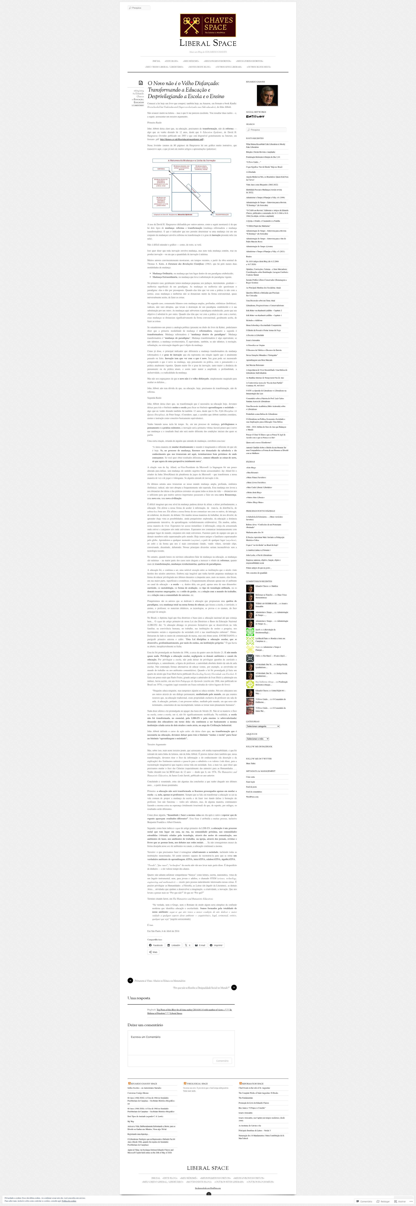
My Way (131, 1121)
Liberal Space (208, 43)
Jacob (258, 629)
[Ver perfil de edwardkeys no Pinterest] (255, 116)
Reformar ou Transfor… (265, 595)
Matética (275, 586)
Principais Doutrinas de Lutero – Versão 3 (255, 1130)
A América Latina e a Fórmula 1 (258, 550)
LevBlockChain (262, 638)
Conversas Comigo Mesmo (138, 1093)
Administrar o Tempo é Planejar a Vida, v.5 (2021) (265, 251)
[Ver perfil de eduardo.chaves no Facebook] (247, 116)
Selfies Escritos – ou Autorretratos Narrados (144, 1088)
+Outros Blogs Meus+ (259, 66)
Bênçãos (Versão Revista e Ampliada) (260, 152)
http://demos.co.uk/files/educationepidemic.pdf (181, 139)
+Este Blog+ (171, 61)
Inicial (156, 61)
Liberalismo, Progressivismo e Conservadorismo (265, 305)
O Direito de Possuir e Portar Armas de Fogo (263, 330)
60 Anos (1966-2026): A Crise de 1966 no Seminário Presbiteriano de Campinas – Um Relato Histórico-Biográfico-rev (151, 1101)
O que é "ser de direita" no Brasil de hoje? (262, 545)
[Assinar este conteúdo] (129, 1083)
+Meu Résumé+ (191, 61)
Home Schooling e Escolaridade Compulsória (263, 325)
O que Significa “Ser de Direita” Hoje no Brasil (264, 167)
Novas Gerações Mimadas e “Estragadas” (262, 355)
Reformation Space (252, 1083)
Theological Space (197, 1083)
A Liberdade (251, 172)
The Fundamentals (246, 1098)
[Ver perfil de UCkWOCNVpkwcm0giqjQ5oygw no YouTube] (260, 116)
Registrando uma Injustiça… (139, 1134)
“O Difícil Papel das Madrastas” (258, 226)
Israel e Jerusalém (253, 340)
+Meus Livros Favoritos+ (249, 61)
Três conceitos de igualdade (256, 573)
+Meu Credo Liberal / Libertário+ (164, 66)
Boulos (249, 256)
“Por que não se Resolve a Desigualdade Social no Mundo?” (201, 988)
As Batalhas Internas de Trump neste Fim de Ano (265, 378)
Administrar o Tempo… (265, 612)
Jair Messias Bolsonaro (255, 365)
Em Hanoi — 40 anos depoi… (274, 656)
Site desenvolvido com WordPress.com (208, 1188)
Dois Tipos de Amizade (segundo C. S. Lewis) (145, 1116)
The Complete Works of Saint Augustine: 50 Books (258, 1093)
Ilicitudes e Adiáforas (254, 320)
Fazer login (250, 782)
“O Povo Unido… (262, 699)
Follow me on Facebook (259, 746)
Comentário (222, 1060)
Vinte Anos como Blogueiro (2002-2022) (262, 184)
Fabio (258, 656)
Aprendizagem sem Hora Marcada (259, 360)
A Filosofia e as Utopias (255, 345)
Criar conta (250, 777)
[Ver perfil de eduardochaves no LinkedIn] (258, 116)
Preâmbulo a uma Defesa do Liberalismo (261, 414)
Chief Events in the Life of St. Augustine (254, 1088)
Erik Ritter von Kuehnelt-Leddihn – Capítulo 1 (264, 315)
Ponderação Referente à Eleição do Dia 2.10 (263, 157)
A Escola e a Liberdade (255, 335)
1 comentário (138, 105)
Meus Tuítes (250, 763)
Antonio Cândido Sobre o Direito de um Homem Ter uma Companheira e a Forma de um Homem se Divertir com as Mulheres (267, 450)
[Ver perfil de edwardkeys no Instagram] (252, 116)
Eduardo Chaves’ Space (144, 1083)
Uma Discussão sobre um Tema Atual (260, 300)
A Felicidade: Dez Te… (264, 664)
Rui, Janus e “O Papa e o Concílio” (252, 1108)
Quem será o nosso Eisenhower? (258, 442)
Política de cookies (69, 1200)
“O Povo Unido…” (253, 162)
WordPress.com (252, 796)
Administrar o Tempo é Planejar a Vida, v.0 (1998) (265, 197)
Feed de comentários (254, 791)
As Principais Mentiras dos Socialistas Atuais (263, 287)
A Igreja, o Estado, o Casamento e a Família (263, 221)
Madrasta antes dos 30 (254, 532)
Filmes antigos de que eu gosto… (259, 568)
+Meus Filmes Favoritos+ (217, 61)
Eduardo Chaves (140, 95)
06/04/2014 (139, 90)
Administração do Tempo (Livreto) (259, 246)
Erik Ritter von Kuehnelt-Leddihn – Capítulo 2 (264, 310)
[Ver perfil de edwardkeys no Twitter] (250, 116)
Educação (138, 99)
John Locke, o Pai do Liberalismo (259, 555)
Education (139, 102)
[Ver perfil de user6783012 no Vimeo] (263, 116)
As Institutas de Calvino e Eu (250, 1125)
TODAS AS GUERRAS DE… (267, 603)
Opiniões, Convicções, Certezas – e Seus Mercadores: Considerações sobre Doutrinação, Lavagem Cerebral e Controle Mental (267, 272)
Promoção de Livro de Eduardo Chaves (254, 1103)
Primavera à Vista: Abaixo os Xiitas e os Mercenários (160, 981)
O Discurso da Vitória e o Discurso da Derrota (263, 350)
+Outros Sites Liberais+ (228, 66)
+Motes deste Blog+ (199, 66)
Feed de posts (251, 787)
